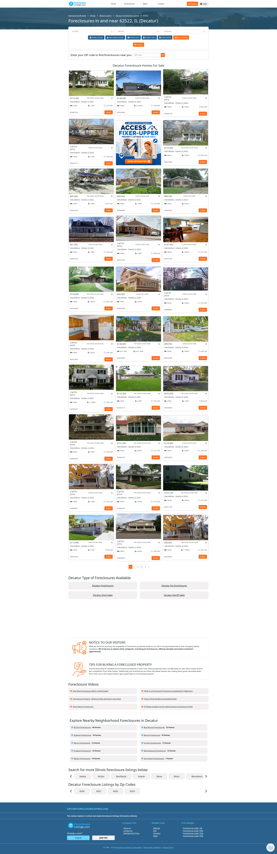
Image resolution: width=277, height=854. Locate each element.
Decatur (83, 776)
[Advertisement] (138, 620)
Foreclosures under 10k (192, 828)
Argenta (141, 776)
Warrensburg (196, 776)
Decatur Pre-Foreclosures (174, 585)
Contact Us (127, 831)
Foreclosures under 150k (193, 833)
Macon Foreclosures (82, 743)
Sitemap (156, 828)
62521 (92, 102)
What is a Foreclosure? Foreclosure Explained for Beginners (168, 691)
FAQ (155, 831)
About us (127, 828)
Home (113, 4)
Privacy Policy (168, 847)
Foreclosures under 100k (193, 831)
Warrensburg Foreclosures (155, 751)
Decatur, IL (85, 102)
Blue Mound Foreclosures (154, 727)
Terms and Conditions (152, 847)
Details (108, 112)
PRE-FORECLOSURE (116, 37)
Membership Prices (131, 833)
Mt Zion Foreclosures (82, 727)
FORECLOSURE (97, 37)
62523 (132, 791)
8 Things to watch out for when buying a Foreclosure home (168, 706)
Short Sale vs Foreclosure (83, 706)
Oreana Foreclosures (82, 751)
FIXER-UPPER (166, 37)
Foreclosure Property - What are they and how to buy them (97, 699)
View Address (75, 102)
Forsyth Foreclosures (152, 743)
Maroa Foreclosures (152, 735)
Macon (177, 776)
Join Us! (103, 837)
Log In (78, 837)
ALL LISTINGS (182, 37)
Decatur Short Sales (103, 595)
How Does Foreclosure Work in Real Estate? (90, 691)
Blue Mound (121, 776)
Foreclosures (129, 4)
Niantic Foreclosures (82, 758)
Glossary (156, 833)
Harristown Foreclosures (154, 758)
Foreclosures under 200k (193, 836)
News (145, 4)
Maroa (159, 776)
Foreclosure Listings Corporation (128, 847)
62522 (186, 103)
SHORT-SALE (134, 37)
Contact (161, 4)
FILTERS (139, 45)
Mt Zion (101, 776)
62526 (82, 791)
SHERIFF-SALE (149, 37)
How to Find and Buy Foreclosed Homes (160, 699)
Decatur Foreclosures (103, 585)
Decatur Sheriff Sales (174, 595)
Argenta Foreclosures (82, 735)
